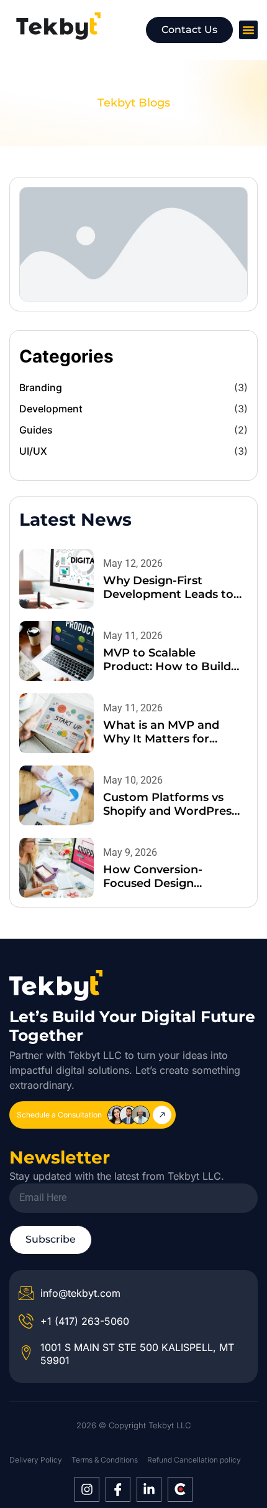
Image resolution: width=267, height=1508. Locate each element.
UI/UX (33, 451)
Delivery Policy (35, 1459)
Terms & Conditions (104, 1459)
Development (51, 408)
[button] (248, 30)
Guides (36, 430)
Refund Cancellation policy (194, 1459)
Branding (40, 387)
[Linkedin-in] (149, 1489)
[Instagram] (87, 1489)
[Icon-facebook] (118, 1489)
